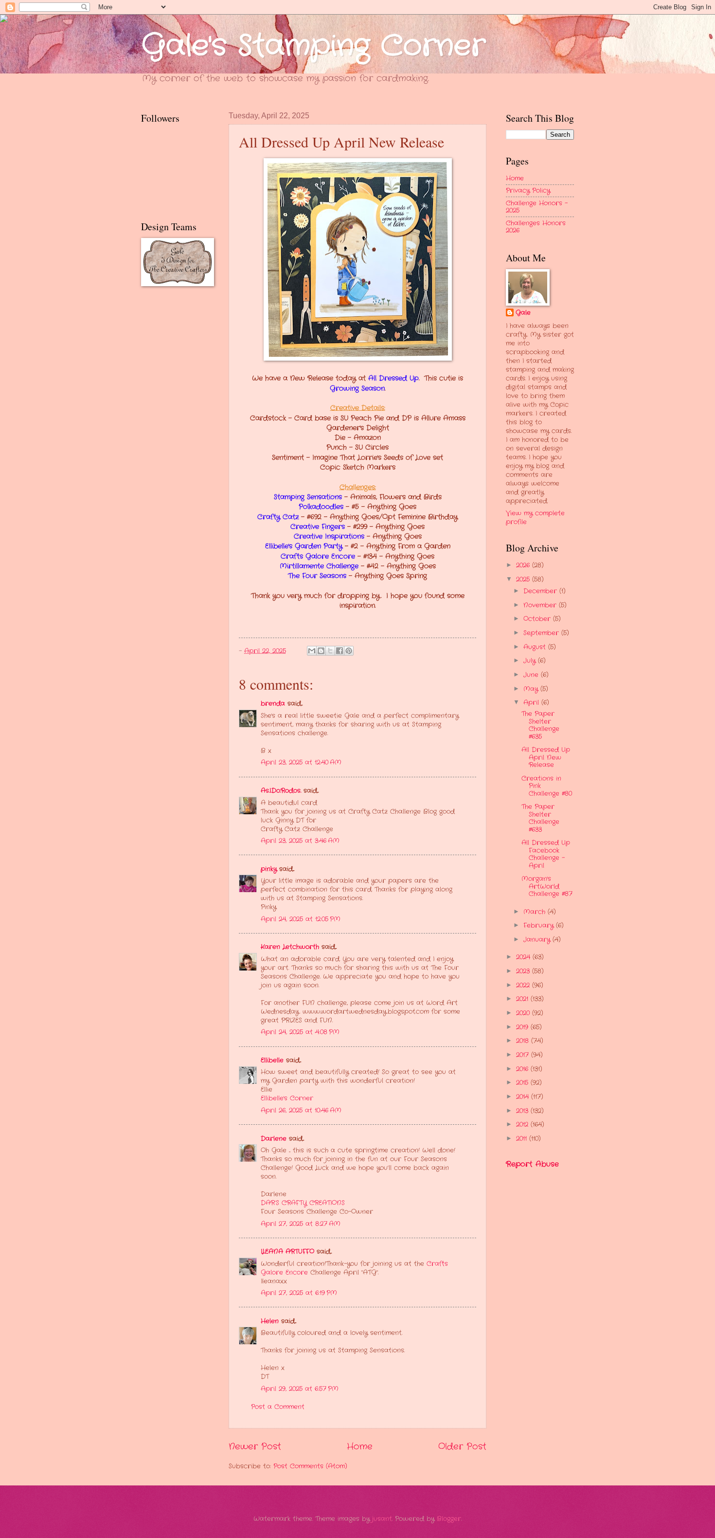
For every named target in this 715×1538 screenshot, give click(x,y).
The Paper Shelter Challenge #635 (540, 725)
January (538, 939)
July (530, 660)
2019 (523, 1027)
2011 (522, 1138)
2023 (524, 971)
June (532, 674)
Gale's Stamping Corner (313, 46)
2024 (524, 957)
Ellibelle (272, 1060)
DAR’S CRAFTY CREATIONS (303, 1203)
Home (360, 1446)
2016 (523, 1069)
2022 (524, 985)
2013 (523, 1111)
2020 (524, 1013)
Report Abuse (532, 1164)
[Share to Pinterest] (349, 651)
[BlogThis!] (321, 651)
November (541, 605)
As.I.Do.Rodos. (281, 790)
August (535, 647)
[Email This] (312, 651)
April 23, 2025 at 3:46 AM (300, 840)
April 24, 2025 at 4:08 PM (300, 1032)
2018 (523, 1040)
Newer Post (255, 1446)
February (539, 925)
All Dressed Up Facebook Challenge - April (545, 854)
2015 (523, 1082)
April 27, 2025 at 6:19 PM (299, 1293)
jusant (382, 1518)
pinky (269, 869)
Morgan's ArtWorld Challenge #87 (546, 886)
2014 (523, 1096)
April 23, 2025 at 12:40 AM (301, 762)
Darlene (275, 1138)
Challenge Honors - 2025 (537, 207)
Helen (270, 1321)
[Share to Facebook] (339, 651)
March (535, 911)
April (532, 702)
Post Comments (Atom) (310, 1466)
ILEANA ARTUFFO (287, 1251)
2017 (523, 1055)
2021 (523, 999)
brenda (273, 703)
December (541, 591)
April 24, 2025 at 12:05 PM (300, 919)
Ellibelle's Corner (287, 1098)
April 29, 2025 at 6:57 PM (300, 1388)
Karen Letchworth (290, 947)
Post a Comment (277, 1406)
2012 (523, 1124)
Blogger (449, 1518)
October (538, 618)
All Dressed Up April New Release (545, 757)
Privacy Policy (528, 190)
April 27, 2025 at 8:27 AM (300, 1223)
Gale (523, 313)
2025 (524, 579)
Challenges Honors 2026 (536, 227)
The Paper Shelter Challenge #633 (540, 818)
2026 (524, 565)
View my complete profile (535, 518)
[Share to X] (330, 651)
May (531, 689)
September (542, 633)
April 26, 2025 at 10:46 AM (301, 1110)
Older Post (462, 1446)
